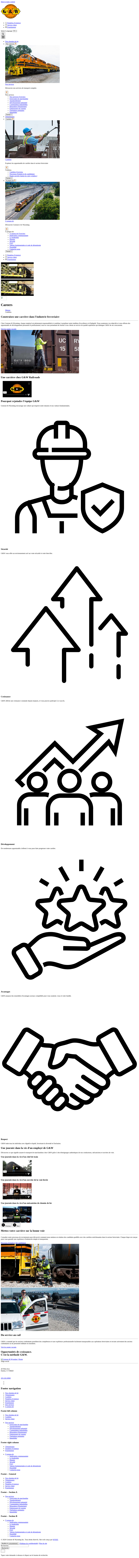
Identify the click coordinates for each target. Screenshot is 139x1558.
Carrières (9, 119)
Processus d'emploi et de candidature (22, 174)
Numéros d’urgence (12, 1399)
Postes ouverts (23, 176)
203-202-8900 (6, 1378)
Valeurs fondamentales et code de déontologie (25, 245)
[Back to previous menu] (6, 92)
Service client (9, 1401)
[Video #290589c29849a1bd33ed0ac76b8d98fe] (17, 270)
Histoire (12, 239)
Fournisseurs (9, 1403)
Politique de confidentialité (29, 1543)
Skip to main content (8, 2)
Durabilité (13, 247)
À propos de (10, 181)
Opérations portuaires (17, 110)
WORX (55, 1540)
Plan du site (43, 1543)
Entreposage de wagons (18, 108)
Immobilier (13, 112)
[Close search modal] (3, 1551)
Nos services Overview (18, 97)
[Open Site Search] (3, 34)
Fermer (9, 114)
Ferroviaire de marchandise (19, 99)
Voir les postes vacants (8, 329)
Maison (7, 310)
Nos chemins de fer (11, 41)
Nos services (10, 44)
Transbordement (15, 101)
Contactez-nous (15, 249)
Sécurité (12, 241)
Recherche (4, 1546)
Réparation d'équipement (18, 106)
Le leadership (14, 237)
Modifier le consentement (10, 1543)
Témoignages (9, 117)
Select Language (6, 31)
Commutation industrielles (18, 105)
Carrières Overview (16, 172)
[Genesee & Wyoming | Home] (11, 19)
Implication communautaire (19, 235)
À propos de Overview (17, 233)
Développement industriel (18, 103)
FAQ (11, 243)
